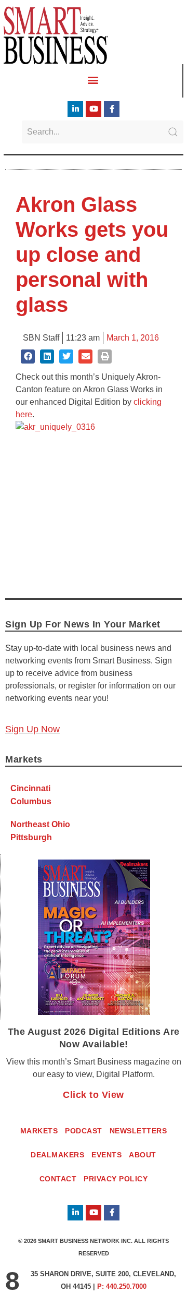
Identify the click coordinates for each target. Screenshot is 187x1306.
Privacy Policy (116, 1179)
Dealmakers (57, 1155)
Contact (58, 1179)
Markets (39, 1131)
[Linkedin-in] (75, 109)
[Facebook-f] (111, 109)
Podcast (83, 1131)
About (142, 1155)
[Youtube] (93, 109)
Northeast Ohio (40, 824)
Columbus (30, 801)
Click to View (93, 1095)
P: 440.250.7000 (121, 1286)
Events (106, 1155)
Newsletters (138, 1131)
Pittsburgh (31, 837)
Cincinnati (30, 788)
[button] (93, 80)
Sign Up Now (32, 729)
